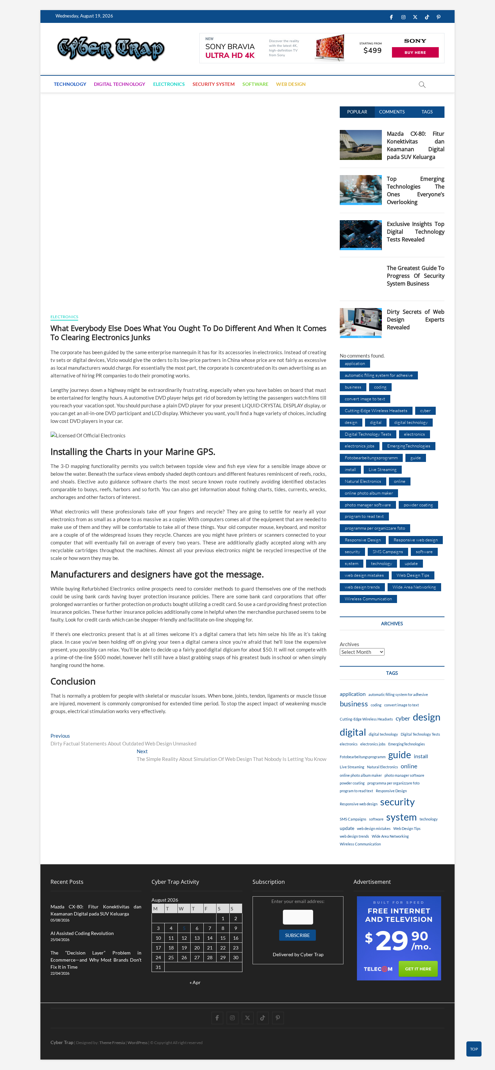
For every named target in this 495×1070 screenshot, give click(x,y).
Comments (392, 111)
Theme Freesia (112, 1042)
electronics (414, 434)
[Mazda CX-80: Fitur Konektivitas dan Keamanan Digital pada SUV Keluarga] (361, 134)
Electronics (169, 84)
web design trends (362, 587)
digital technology (411, 422)
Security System (214, 84)
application (355, 363)
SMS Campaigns (388, 551)
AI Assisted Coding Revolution (82, 933)
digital (376, 422)
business (353, 387)
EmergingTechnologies (408, 445)
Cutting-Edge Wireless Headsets (376, 410)
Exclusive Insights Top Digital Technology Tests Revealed (415, 231)
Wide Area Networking (414, 587)
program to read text (364, 516)
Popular (357, 111)
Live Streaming (383, 469)
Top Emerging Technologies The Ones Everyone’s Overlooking (415, 190)
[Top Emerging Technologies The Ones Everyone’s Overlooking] (361, 179)
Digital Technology (119, 84)
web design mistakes (364, 575)
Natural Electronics (363, 481)
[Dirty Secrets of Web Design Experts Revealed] (361, 312)
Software (255, 84)
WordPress (137, 1042)
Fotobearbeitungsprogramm (371, 457)
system (351, 563)
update (411, 563)
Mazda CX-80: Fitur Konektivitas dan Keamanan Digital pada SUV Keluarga (415, 145)
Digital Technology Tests (368, 434)
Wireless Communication (368, 598)
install (350, 469)
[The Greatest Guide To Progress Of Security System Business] (361, 268)
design (351, 422)
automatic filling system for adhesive (379, 375)
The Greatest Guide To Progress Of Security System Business (415, 275)
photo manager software (368, 504)
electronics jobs (359, 445)
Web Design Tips (413, 575)
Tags (427, 111)
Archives (349, 644)
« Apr (195, 982)
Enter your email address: (298, 927)
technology (381, 563)
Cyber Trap (312, 954)
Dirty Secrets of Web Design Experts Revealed (415, 319)
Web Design (291, 84)
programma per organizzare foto (375, 528)
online (399, 481)
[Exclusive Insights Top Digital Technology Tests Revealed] (361, 224)
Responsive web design (416, 539)
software (424, 551)
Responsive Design (363, 539)
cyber (425, 410)
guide (415, 457)
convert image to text (365, 398)
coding (380, 387)
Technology (70, 84)
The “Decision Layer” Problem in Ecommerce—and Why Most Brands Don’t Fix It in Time (96, 960)
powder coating (418, 504)
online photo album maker (369, 493)
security (352, 551)
